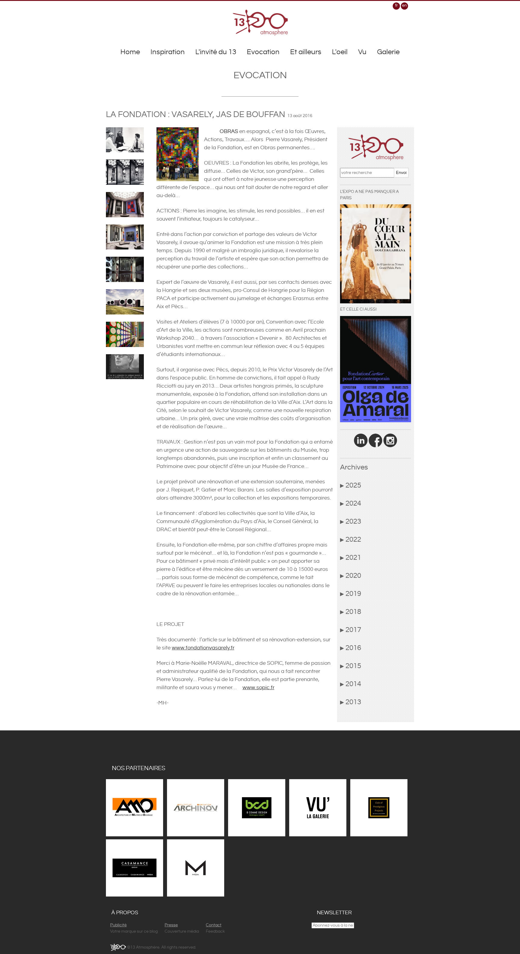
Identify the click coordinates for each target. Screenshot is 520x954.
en (404, 5)
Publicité (118, 925)
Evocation (263, 52)
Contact (213, 925)
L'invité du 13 (215, 52)
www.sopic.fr (258, 687)
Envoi (401, 173)
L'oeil (340, 52)
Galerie (388, 52)
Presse (171, 925)
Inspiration (167, 52)
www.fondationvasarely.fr (203, 648)
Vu (362, 52)
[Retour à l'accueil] (260, 22)
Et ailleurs (305, 52)
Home (130, 52)
